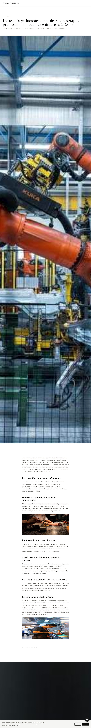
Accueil (5, 28)
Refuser (78, 724)
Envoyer (85, 714)
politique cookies (16, 725)
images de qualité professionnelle (47, 484)
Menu (84, 3)
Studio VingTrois (11, 3)
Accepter (85, 724)
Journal (10, 28)
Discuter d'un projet (29, 647)
